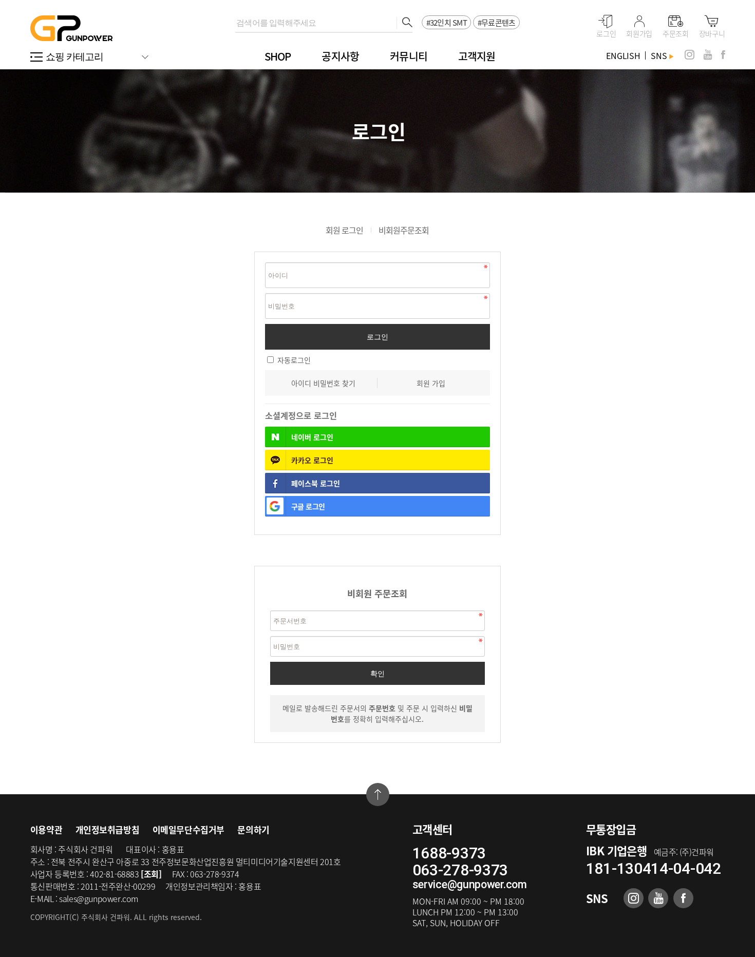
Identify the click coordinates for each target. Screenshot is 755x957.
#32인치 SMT (446, 22)
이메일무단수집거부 (188, 829)
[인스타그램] (689, 54)
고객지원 (477, 56)
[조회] (151, 874)
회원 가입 (431, 383)
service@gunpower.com (469, 884)
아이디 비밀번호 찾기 (323, 383)
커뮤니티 (408, 56)
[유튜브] (708, 54)
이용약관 (46, 829)
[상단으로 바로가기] (377, 794)
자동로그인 (294, 360)
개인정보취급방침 (108, 829)
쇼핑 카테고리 (75, 56)
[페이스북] (723, 54)
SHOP (278, 56)
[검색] (404, 23)
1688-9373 (449, 853)
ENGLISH (623, 55)
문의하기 (253, 829)
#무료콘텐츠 (497, 22)
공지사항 (340, 56)
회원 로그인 (344, 230)
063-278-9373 (460, 870)
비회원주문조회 (404, 230)
